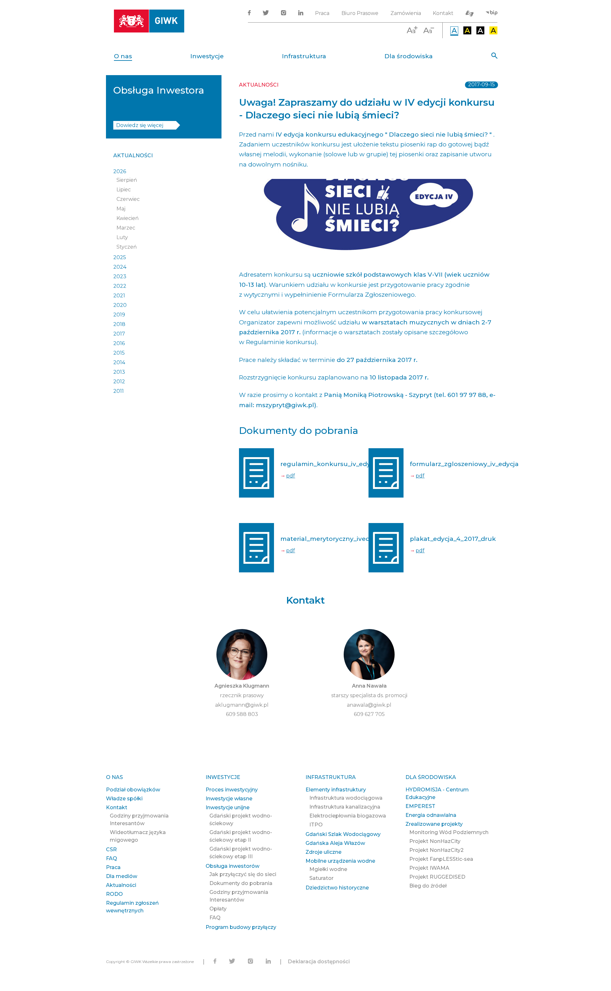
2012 (119, 382)
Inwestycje (207, 56)
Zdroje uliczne (323, 852)
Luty (122, 237)
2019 (119, 315)
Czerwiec (128, 199)
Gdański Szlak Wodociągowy (343, 834)
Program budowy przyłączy (241, 927)
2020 (120, 305)
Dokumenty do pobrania (240, 883)
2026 (119, 171)
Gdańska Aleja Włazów (335, 843)
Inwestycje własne (229, 799)
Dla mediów (121, 876)
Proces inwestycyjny (232, 790)
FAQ (111, 858)
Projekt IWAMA (429, 868)
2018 (119, 324)
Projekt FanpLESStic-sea (441, 859)
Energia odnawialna (430, 815)
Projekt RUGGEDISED (437, 877)
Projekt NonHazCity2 (436, 850)
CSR (111, 849)
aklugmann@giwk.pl (242, 705)
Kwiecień (127, 218)
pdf (290, 476)
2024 (119, 267)
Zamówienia (405, 13)
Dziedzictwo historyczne (337, 888)
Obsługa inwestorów (232, 866)
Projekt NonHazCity (434, 841)
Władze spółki (124, 799)
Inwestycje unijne (227, 807)
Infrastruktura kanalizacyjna (344, 807)
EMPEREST (420, 806)
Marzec (125, 228)
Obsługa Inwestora (158, 90)
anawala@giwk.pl (369, 705)
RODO (114, 894)
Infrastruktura (304, 56)
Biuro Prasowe (359, 13)
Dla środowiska (408, 56)
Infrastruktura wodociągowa (346, 798)
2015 (119, 353)
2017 (119, 334)
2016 (119, 343)
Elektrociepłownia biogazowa (347, 816)
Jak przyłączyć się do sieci (242, 874)
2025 (119, 257)
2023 (119, 276)
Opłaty (218, 909)
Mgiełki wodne (328, 869)
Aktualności (133, 155)
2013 (119, 372)
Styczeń (126, 247)
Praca (322, 13)
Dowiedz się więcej (139, 125)
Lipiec (123, 190)
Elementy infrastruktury (336, 790)
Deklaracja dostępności (319, 962)
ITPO (316, 825)
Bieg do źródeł (427, 886)
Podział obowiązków (133, 790)
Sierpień (126, 180)
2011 (118, 391)
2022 (119, 286)
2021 (119, 296)
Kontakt (443, 13)
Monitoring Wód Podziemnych (448, 832)
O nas (123, 56)
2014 (119, 362)
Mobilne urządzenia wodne (340, 861)
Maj (120, 209)
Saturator (321, 878)
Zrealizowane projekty (434, 824)
